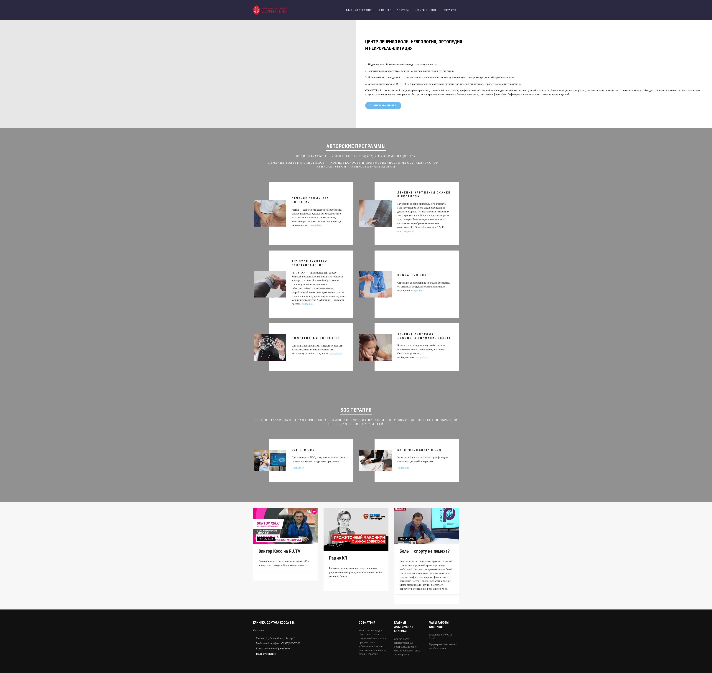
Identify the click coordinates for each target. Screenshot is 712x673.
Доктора (403, 10)
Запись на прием (383, 105)
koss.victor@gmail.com (277, 648)
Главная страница (359, 10)
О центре (384, 10)
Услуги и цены (425, 10)
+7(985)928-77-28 (290, 643)
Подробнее (298, 467)
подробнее (316, 225)
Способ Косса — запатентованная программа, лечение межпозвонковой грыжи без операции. (407, 647)
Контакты (449, 10)
